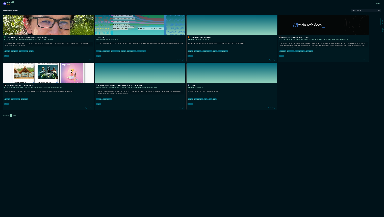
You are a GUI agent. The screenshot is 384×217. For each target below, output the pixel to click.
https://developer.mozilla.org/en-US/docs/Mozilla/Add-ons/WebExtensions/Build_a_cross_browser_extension (313, 39)
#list (210, 99)
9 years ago (180, 108)
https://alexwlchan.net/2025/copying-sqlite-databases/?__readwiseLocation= (28, 39)
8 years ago (88, 108)
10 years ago (272, 108)
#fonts (123, 51)
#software (24, 99)
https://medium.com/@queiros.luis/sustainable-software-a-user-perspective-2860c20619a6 (33, 87)
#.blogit (7, 51)
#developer (106, 51)
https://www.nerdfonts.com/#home (107, 39)
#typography (141, 51)
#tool (214, 99)
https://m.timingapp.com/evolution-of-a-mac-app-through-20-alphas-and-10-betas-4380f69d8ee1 (127, 87)
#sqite (31, 51)
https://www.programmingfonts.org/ (199, 39)
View (6, 56)
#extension (309, 51)
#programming (131, 51)
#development (23, 51)
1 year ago (89, 60)
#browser (283, 51)
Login (378, 3)
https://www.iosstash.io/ (195, 87)
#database (14, 51)
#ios (206, 99)
